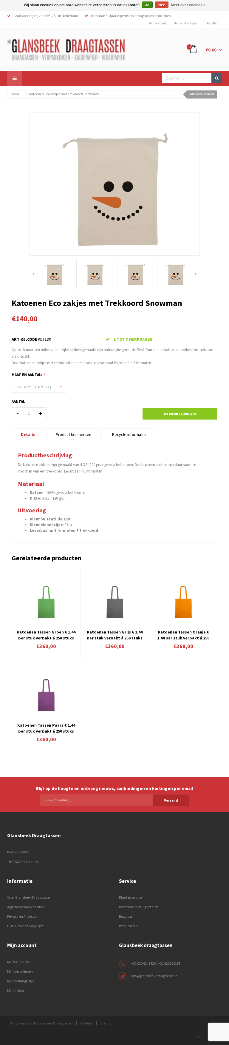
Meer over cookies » (188, 5)
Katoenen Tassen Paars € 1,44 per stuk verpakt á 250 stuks (46, 727)
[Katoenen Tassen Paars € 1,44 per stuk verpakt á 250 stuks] (46, 694)
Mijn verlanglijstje (20, 981)
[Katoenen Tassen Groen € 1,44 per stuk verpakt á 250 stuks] (46, 601)
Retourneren (128, 926)
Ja (147, 5)
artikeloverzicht (202, 94)
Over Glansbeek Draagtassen (29, 897)
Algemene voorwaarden (25, 907)
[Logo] (66, 49)
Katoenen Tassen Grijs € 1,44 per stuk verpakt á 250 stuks (115, 634)
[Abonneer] (114, 799)
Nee (161, 5)
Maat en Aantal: (28, 374)
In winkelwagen (180, 414)
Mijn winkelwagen (186, 23)
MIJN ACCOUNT (19, 962)
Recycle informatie (129, 434)
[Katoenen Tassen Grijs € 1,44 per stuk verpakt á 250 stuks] (114, 601)
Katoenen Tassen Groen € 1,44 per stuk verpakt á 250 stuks (46, 634)
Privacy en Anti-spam (23, 916)
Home (15, 94)
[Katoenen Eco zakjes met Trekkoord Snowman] (114, 183)
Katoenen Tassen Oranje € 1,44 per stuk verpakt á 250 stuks (183, 634)
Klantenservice (130, 897)
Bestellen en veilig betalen (138, 907)
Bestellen (212, 23)
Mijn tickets (15, 990)
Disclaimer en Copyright (25, 926)
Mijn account (157, 23)
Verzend (171, 800)
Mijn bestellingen (20, 971)
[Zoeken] (216, 78)
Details (28, 434)
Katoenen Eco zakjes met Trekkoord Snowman (64, 94)
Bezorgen (126, 916)
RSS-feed (86, 1023)
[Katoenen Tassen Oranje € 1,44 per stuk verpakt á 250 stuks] (183, 601)
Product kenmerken (73, 434)
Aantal (18, 401)
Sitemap (106, 1023)
